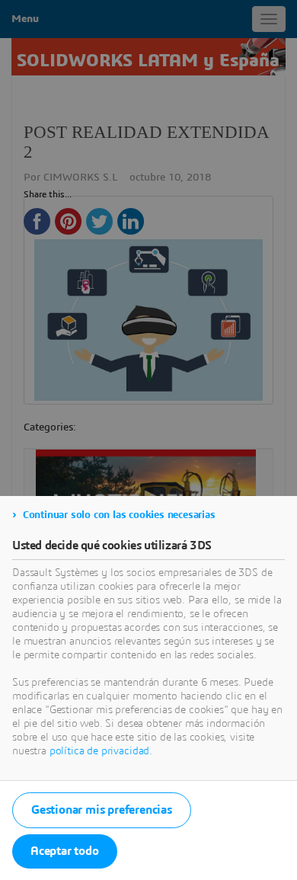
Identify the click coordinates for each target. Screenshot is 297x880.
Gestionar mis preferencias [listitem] (101, 810)
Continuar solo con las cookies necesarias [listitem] (119, 515)
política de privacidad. (101, 751)
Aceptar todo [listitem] (64, 851)
